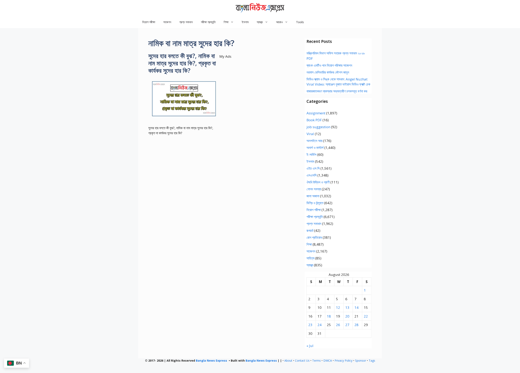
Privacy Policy (343, 360)
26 (338, 324)
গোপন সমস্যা (314, 189)
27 (347, 324)
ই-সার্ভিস (311, 154)
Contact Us (302, 360)
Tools (300, 22)
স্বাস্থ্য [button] (260, 22)
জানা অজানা (313, 196)
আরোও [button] (279, 22)
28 (356, 324)
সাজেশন (167, 22)
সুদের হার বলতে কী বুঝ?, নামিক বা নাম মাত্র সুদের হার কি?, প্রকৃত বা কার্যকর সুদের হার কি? (182, 63)
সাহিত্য (310, 258)
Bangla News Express (211, 360)
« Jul (310, 345)
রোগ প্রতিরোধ (314, 237)
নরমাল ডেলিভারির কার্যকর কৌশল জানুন (328, 72)
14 (356, 307)
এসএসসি (312, 175)
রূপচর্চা (310, 230)
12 (338, 307)
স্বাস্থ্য (310, 265)
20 (347, 316)
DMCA (327, 360)
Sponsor (360, 360)
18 (329, 316)
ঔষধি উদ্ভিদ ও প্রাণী (318, 182)
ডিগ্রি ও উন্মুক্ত (315, 203)
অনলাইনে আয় (314, 140)
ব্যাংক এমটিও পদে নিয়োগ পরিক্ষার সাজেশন (329, 65)
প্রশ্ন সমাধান (186, 22)
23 (310, 324)
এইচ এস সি (313, 168)
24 (319, 324)
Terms (316, 360)
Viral (310, 133)
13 (347, 307)
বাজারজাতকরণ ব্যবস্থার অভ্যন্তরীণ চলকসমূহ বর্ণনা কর (337, 91)
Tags (372, 360)
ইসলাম (245, 22)
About (288, 360)
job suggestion (318, 127)
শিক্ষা (309, 244)
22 (366, 316)
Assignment (316, 113)
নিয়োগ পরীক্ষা (148, 22)
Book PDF (314, 120)
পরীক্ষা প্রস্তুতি (208, 22)
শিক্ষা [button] (226, 22)
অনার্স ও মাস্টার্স (315, 147)
